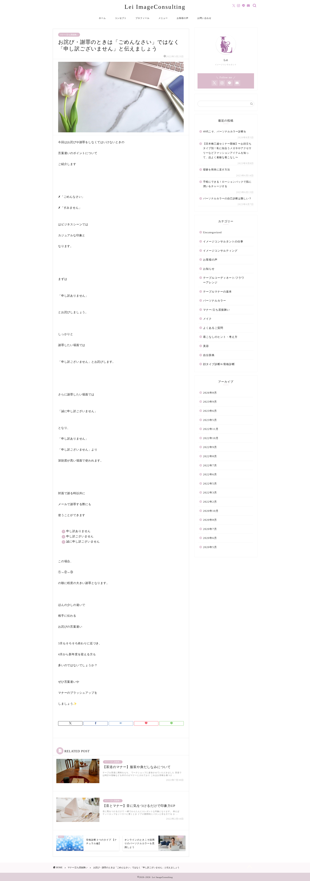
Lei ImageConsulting (155, 7)
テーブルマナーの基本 (217, 291)
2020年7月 (210, 528)
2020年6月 (210, 537)
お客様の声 (182, 18)
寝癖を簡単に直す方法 (216, 169)
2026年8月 (210, 392)
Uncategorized (212, 232)
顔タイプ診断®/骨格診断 (219, 364)
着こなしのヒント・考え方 (220, 336)
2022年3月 (210, 492)
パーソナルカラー (214, 300)
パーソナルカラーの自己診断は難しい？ (227, 198)
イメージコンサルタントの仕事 (223, 241)
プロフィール (142, 18)
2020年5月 (210, 547)
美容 (206, 345)
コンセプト (120, 18)
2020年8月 (210, 519)
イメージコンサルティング (220, 250)
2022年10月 (211, 438)
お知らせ (209, 268)
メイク (207, 318)
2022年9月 (210, 447)
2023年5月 (210, 419)
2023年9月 (210, 401)
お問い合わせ (204, 18)
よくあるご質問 (213, 327)
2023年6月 (210, 410)
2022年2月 (210, 501)
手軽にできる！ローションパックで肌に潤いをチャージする (227, 184)
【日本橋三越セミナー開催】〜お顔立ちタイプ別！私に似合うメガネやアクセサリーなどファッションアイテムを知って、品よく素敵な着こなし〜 (227, 150)
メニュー (163, 18)
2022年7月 (210, 465)
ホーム (102, 18)
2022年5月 (210, 483)
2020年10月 (211, 510)
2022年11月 (211, 428)
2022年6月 (210, 474)
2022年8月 (210, 456)
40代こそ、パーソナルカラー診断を (224, 131)
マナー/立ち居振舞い (69, 35)
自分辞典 (209, 355)
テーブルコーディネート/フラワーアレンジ (223, 280)
